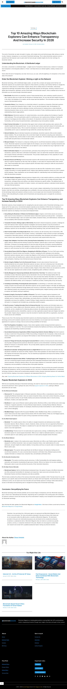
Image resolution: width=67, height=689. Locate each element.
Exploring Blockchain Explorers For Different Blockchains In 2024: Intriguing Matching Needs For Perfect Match (36, 376)
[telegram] (47, 676)
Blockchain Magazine (26, 686)
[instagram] (40, 676)
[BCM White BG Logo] (33, 2)
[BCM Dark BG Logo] (9, 621)
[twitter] (37, 676)
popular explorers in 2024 (41, 385)
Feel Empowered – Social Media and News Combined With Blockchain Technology (48, 575)
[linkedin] (44, 676)
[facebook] (35, 676)
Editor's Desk (13, 576)
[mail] (49, 676)
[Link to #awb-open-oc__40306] (2, 2)
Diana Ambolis (41, 44)
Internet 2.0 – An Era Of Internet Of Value (17, 574)
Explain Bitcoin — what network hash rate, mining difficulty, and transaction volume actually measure (38, 6)
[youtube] (42, 676)
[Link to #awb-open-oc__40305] (63, 2)
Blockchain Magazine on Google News (12, 506)
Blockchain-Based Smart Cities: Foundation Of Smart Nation (13, 604)
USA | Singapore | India (37, 686)
